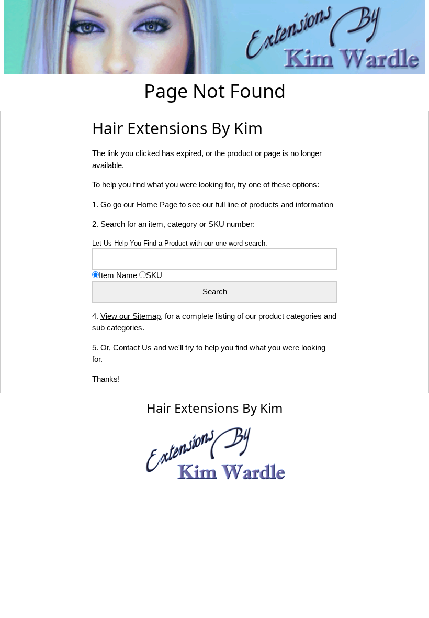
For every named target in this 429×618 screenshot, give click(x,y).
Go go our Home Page (138, 204)
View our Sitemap (130, 316)
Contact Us (131, 347)
